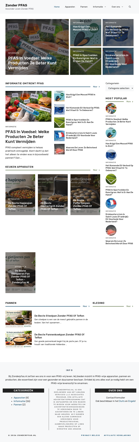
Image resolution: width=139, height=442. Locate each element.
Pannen (84, 7)
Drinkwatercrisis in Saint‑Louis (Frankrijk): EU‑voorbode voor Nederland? (116, 61)
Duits (122, 401)
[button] (130, 7)
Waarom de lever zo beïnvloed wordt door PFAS (81, 148)
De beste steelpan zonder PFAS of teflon (59, 315)
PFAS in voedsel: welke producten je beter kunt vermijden (32, 63)
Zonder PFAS (16, 5)
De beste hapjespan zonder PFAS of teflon (20, 206)
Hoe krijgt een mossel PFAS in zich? (85, 28)
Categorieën (112, 83)
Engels (131, 401)
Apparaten (70, 7)
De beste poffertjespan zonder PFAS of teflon (82, 205)
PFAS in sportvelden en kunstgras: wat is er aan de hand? (85, 58)
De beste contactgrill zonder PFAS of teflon (52, 206)
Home (57, 7)
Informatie (98, 7)
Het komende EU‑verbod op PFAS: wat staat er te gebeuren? (117, 31)
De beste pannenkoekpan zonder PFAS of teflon (59, 336)
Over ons (116, 7)
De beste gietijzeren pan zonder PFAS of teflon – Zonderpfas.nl (20, 276)
